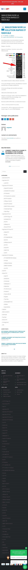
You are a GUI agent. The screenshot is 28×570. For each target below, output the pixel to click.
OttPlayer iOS (7, 224)
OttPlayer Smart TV (8, 242)
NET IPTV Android (7, 198)
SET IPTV (6, 245)
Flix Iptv (5, 234)
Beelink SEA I (6, 278)
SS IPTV (5, 252)
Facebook (2, 119)
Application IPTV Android (7, 185)
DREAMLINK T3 (7, 283)
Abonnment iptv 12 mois (20, 376)
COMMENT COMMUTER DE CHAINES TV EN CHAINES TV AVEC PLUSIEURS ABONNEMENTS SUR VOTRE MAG (15, 152)
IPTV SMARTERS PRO (8, 237)
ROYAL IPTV (4, 319)
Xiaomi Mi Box (7, 307)
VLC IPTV (6, 268)
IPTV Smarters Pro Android (9, 196)
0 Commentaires (19, 37)
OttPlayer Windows (8, 263)
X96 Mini (6, 304)
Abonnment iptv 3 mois (21, 384)
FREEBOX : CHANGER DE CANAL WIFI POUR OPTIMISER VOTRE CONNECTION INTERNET (13, 344)
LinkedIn (8, 119)
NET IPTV (6, 240)
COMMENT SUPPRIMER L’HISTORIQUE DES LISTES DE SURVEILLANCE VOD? (13, 338)
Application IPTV (5, 180)
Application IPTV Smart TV (7, 229)
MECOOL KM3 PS (5, 312)
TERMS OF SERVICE (7, 396)
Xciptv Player (6, 211)
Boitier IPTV (4, 273)
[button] (8, 166)
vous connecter (10, 138)
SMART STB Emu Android (9, 206)
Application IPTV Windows (7, 255)
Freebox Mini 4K (7, 294)
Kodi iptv (6, 260)
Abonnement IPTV (6, 177)
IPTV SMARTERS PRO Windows (10, 258)
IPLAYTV (5, 221)
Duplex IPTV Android (8, 188)
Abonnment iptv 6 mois (21, 382)
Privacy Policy (6, 394)
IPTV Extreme (6, 193)
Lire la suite (7, 161)
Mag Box (12, 35)
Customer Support (7, 392)
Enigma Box (6, 286)
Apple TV (6, 276)
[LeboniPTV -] (5, 9)
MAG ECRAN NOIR (10, 37)
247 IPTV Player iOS (8, 216)
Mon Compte (19, 392)
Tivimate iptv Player (8, 208)
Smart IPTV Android (8, 203)
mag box (4, 37)
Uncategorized (5, 322)
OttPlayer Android (8, 201)
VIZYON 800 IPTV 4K (8, 301)
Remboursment (6, 390)
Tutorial (18, 394)
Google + (10, 119)
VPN (3, 325)
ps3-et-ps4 (4, 314)
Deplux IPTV (6, 232)
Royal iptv (4, 317)
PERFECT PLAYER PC (8, 265)
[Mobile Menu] (24, 9)
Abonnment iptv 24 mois (20, 379)
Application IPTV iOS (6, 214)
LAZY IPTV (6, 183)
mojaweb (6, 35)
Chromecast (6, 281)
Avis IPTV (4, 270)
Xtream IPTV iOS (7, 227)
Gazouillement (5, 119)
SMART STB (6, 250)
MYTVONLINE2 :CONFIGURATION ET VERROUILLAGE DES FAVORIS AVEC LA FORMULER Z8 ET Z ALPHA (13, 332)
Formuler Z (6, 291)
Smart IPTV (6, 247)
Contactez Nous (20, 390)
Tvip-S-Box (6, 299)
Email (13, 119)
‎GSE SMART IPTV (7, 219)
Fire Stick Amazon (7, 289)
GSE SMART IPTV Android (9, 190)
